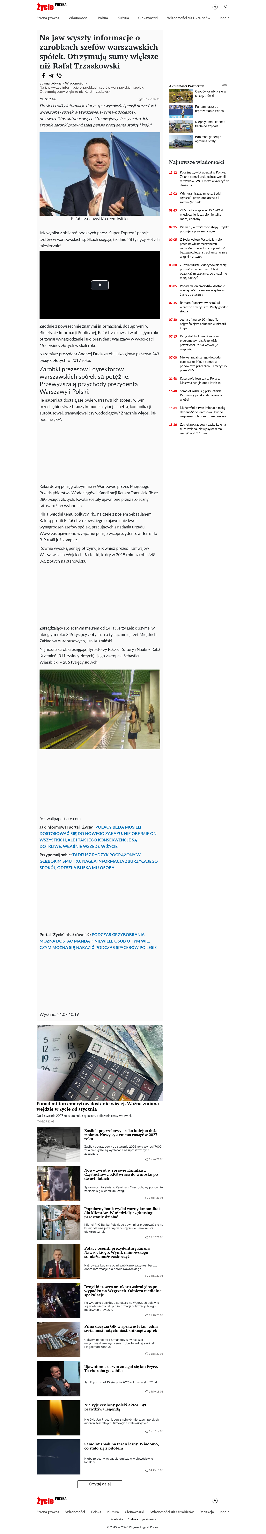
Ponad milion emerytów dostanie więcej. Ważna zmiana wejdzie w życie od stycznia (202, 290)
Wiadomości (78, 18)
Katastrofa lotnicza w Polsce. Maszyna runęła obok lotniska (200, 380)
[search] (225, 6)
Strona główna (48, 18)
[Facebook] (43, 76)
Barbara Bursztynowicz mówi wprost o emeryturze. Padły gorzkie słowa (204, 307)
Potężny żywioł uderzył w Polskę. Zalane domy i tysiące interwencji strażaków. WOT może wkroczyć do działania (204, 179)
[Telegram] (51, 76)
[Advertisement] (100, 452)
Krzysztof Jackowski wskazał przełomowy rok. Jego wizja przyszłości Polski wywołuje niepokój (199, 343)
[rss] (214, 6)
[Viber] (59, 76)
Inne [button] (223, 18)
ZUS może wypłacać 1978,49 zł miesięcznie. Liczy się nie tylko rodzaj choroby (201, 215)
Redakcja (207, 1512)
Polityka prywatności (141, 1519)
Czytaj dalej (100, 1484)
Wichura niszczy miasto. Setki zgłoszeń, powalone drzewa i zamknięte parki (200, 198)
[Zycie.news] (52, 7)
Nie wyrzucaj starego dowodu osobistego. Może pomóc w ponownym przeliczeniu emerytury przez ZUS (203, 364)
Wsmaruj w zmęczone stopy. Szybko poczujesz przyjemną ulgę (204, 229)
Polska (103, 18)
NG (54, 99)
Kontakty (116, 1519)
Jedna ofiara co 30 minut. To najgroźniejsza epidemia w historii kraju (203, 324)
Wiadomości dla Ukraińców (188, 18)
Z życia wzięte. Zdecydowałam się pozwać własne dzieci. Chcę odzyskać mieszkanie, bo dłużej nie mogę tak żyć (203, 271)
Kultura (123, 18)
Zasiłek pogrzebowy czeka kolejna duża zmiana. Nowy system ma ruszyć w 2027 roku (203, 429)
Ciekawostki (148, 18)
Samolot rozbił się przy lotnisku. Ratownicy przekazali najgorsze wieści (201, 395)
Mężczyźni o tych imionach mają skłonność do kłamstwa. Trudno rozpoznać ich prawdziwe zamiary (203, 412)
